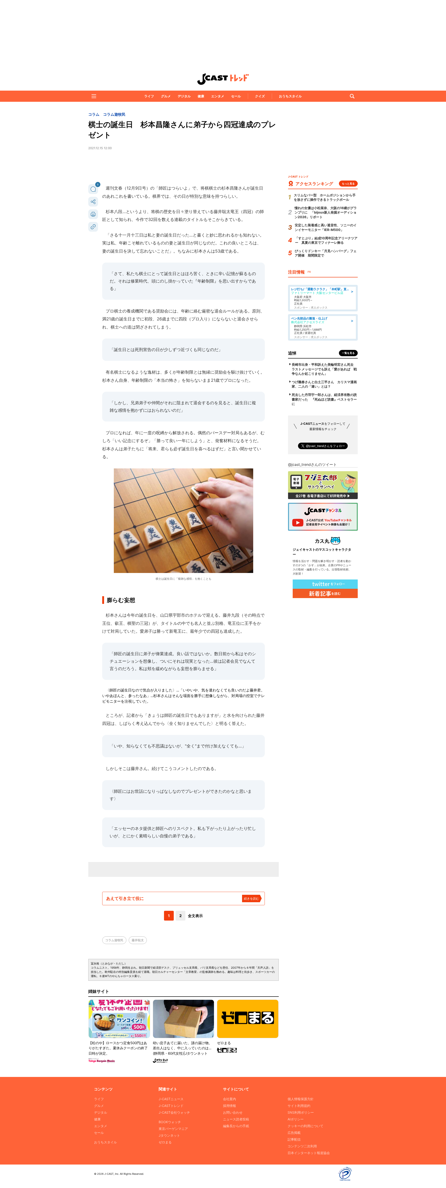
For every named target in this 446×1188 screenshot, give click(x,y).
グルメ (166, 96)
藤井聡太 (138, 940)
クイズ (260, 96)
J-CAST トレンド (223, 79)
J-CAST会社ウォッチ (174, 1112)
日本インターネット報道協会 (309, 1153)
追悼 (292, 353)
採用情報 (229, 1106)
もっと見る (348, 183)
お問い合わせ (233, 1112)
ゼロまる (165, 1142)
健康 (201, 96)
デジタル (184, 96)
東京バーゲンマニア (173, 1129)
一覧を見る (348, 353)
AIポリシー (296, 1119)
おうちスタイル (290, 96)
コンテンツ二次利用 (302, 1146)
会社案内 (229, 1099)
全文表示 (195, 915)
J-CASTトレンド (171, 1106)
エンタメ (217, 96)
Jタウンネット (169, 1135)
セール (236, 96)
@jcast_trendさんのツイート (312, 464)
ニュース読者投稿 (236, 1119)
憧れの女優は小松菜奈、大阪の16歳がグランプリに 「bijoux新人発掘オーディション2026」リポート (326, 212)
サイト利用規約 (299, 1106)
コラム (93, 114)
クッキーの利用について (305, 1126)
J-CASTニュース (171, 1099)
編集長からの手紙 (236, 1126)
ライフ (149, 96)
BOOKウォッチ (170, 1122)
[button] (93, 96)
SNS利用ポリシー (301, 1112)
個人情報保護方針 (301, 1099)
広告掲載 (294, 1133)
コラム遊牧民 (114, 114)
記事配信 (294, 1139)
